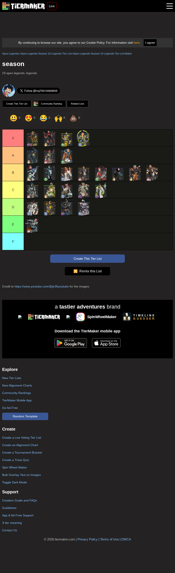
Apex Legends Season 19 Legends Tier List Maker (102, 53)
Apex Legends (10, 53)
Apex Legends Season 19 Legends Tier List (46, 53)
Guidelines (9, 508)
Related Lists (77, 103)
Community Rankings (16, 393)
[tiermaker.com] (23, 6)
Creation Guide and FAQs (19, 500)
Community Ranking (51, 103)
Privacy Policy (87, 539)
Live (52, 6)
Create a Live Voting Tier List (21, 437)
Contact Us (9, 530)
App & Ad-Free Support (18, 515)
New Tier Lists (11, 378)
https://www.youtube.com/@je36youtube (42, 286)
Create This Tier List (16, 103)
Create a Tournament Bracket (22, 452)
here (137, 42)
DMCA (126, 539)
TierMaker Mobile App (17, 400)
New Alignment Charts (17, 385)
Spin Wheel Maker (14, 467)
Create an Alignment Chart (20, 445)
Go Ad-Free (10, 407)
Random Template (25, 416)
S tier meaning (12, 522)
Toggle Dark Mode (14, 482)
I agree (150, 42)
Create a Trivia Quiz (15, 460)
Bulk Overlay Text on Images (21, 475)
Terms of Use (109, 539)
